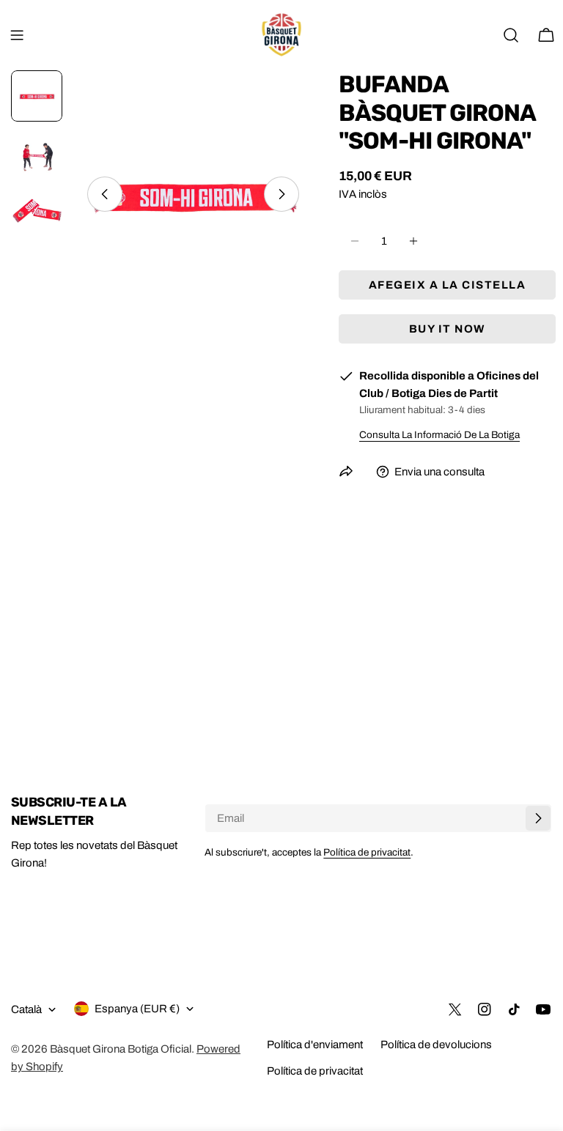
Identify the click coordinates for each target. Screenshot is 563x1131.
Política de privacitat (367, 852)
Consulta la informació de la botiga (439, 434)
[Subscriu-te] (538, 818)
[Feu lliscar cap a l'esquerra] (104, 194)
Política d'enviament (315, 1044)
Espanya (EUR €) (137, 1009)
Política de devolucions (436, 1044)
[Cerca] (511, 35)
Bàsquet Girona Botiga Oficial (120, 1049)
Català (26, 1009)
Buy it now (447, 329)
